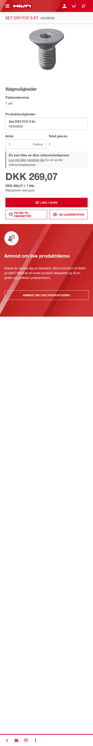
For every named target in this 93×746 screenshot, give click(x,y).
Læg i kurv (49, 202)
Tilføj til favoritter (22, 214)
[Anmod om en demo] (16, 740)
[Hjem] (22, 6)
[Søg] (83, 6)
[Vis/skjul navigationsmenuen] (7, 6)
